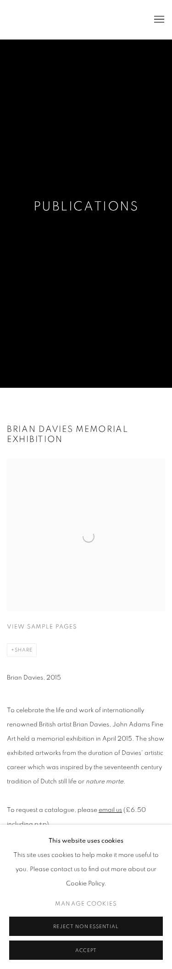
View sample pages (42, 627)
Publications (86, 206)
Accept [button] (86, 950)
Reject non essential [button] (86, 926)
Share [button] (24, 649)
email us (110, 810)
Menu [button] (158, 20)
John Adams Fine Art (66, 19)
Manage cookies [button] (86, 904)
